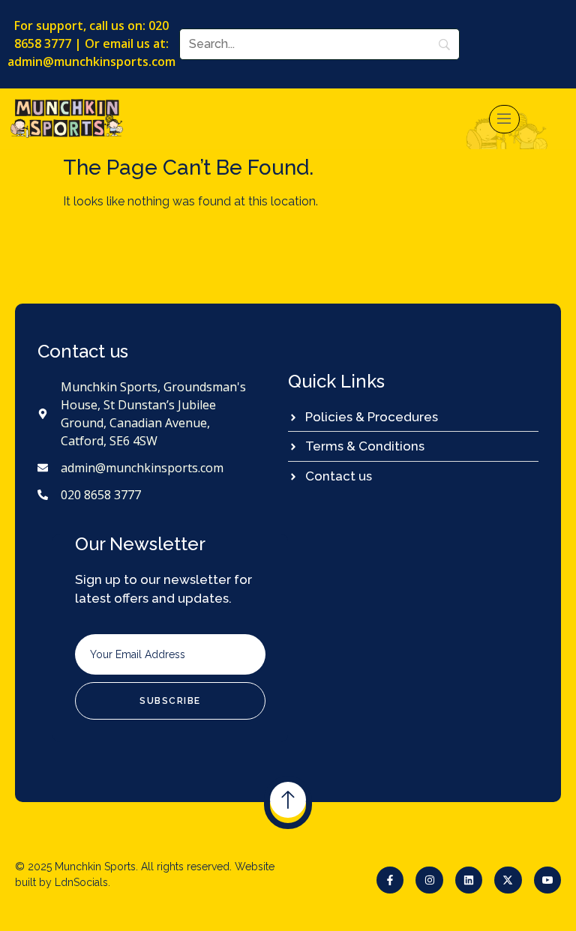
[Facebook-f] (390, 880)
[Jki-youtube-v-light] (547, 880)
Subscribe (170, 701)
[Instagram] (429, 880)
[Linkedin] (468, 880)
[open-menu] (504, 119)
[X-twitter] (507, 880)
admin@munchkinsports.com (92, 61)
